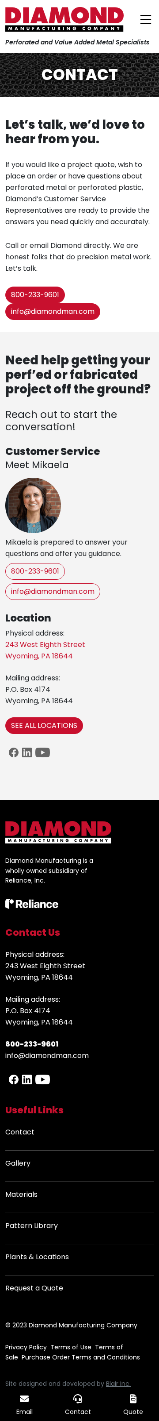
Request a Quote (34, 1288)
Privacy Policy (26, 1347)
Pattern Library (31, 1226)
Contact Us (32, 932)
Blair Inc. (118, 1383)
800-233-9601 (35, 295)
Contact (19, 1132)
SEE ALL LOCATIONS (44, 725)
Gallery (17, 1163)
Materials (21, 1194)
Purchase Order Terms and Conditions (81, 1357)
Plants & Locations (37, 1257)
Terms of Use (70, 1347)
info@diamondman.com (53, 311)
